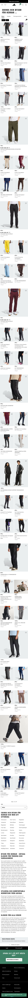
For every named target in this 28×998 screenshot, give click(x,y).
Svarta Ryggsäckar (21, 830)
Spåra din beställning (6, 971)
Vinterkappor (22, 825)
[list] (14, 16)
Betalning (16, 974)
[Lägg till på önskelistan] (12, 24)
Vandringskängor (23, 827)
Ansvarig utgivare (5, 974)
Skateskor (21, 822)
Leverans (4, 967)
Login (7, 948)
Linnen (2, 832)
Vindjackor (3, 845)
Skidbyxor (12, 843)
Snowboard (3, 840)
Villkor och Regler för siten (7, 991)
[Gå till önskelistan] (5, 4)
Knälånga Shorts (5, 848)
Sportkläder (12, 838)
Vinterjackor (4, 819)
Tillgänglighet (17, 991)
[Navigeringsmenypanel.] (2, 4)
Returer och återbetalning (19, 967)
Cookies (3, 988)
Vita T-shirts (13, 819)
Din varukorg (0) (19, 948)
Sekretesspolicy (17, 988)
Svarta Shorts (22, 843)
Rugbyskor (21, 819)
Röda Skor (12, 845)
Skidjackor (12, 840)
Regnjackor (12, 832)
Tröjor (2, 843)
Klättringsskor (22, 832)
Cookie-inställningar (6, 984)
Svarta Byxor (13, 822)
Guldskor (12, 827)
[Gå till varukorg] (25, 4)
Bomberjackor (4, 830)
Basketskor (21, 840)
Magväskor (3, 825)
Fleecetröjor (22, 835)
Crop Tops (3, 827)
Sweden (16, 996)
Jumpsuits (3, 822)
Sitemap (15, 971)
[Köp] (14, 5)
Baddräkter (3, 838)
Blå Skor (12, 825)
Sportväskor (4, 835)
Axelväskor (12, 848)
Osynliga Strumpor (12, 830)
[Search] (22, 4)
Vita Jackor (21, 838)
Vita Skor (12, 835)
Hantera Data (16, 984)
